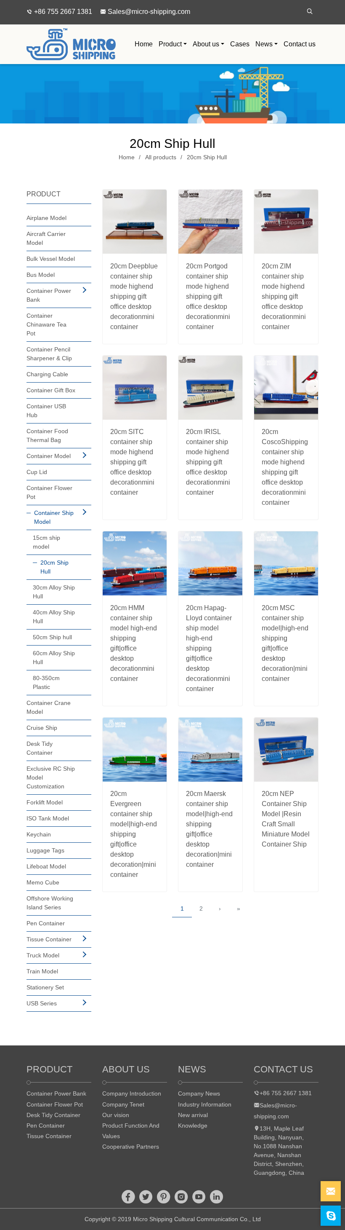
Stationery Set (45, 987)
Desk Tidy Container (40, 748)
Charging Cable (47, 374)
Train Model (42, 971)
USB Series (42, 1003)
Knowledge (192, 1125)
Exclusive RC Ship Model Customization (51, 777)
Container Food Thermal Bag (47, 435)
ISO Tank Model (48, 818)
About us (206, 44)
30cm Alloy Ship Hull (54, 592)
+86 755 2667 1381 (62, 11)
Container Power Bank (49, 295)
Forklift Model (45, 802)
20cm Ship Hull (207, 157)
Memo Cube (43, 882)
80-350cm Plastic (46, 682)
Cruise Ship (42, 727)
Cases (239, 44)
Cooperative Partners (130, 1146)
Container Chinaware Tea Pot (46, 324)
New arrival (193, 1115)
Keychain (39, 834)
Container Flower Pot (49, 492)
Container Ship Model (54, 517)
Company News (199, 1093)
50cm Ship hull (52, 637)
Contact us (300, 44)
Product (170, 44)
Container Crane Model (49, 707)
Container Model (49, 456)
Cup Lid (37, 472)
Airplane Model (46, 217)
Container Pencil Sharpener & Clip (49, 354)
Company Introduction (131, 1093)
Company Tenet (123, 1104)
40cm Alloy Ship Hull (54, 616)
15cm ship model (46, 542)
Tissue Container (49, 939)
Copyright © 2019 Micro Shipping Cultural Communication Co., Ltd (173, 1219)
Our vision (115, 1115)
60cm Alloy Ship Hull (54, 657)
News (264, 44)
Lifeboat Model (46, 866)
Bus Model (41, 274)
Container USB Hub (46, 410)
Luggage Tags (45, 850)
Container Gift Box (51, 390)
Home (144, 44)
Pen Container (46, 923)
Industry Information (204, 1104)
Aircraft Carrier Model (46, 238)
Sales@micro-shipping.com (148, 11)
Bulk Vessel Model (51, 258)
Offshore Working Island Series (50, 903)
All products (160, 157)
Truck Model (43, 955)
